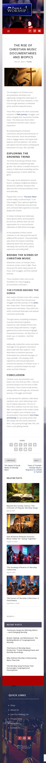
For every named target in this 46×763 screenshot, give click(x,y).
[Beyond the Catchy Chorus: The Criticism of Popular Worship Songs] (23, 492)
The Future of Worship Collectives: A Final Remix (23, 599)
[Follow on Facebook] (20, 738)
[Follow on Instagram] (24, 738)
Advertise (14, 723)
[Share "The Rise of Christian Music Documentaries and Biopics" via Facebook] (11, 444)
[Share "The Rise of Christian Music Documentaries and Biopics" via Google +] (20, 444)
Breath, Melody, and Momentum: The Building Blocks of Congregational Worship (22, 640)
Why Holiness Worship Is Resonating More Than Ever (21, 659)
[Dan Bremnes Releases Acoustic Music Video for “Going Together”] (23, 523)
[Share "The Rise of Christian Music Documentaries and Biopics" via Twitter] (16, 444)
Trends (29, 62)
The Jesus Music (30, 197)
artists (35, 303)
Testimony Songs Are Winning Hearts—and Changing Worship (22, 631)
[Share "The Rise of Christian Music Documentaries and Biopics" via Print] (30, 449)
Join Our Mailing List (19, 714)
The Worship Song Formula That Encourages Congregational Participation (20, 668)
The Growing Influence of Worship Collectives (22, 568)
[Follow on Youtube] (29, 738)
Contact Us (15, 728)
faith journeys (22, 114)
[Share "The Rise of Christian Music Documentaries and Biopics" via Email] (25, 449)
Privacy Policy (16, 719)
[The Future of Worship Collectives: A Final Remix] (23, 585)
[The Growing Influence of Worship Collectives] (23, 554)
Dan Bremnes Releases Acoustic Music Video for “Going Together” (21, 538)
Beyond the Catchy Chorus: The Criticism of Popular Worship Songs (22, 507)
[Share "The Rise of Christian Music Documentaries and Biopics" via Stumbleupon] (20, 449)
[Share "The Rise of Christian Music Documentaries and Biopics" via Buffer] (16, 449)
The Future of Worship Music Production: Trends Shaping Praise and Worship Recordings (23, 650)
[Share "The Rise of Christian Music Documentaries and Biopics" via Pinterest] (30, 444)
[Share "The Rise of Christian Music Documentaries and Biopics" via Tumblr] (25, 444)
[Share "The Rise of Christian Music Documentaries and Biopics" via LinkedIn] (34, 444)
